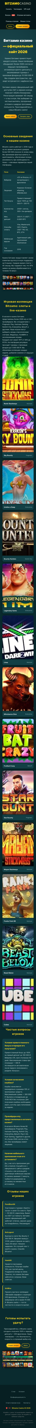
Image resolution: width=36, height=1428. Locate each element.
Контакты (27, 1403)
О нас (13, 1391)
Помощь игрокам (12, 21)
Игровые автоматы (24, 15)
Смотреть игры (25, 116)
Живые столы (25, 21)
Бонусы (9, 15)
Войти (10, 26)
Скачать (9, 9)
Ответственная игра (13, 1403)
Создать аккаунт (22, 26)
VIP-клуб (27, 9)
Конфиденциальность (18, 1397)
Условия (21, 1391)
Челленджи (18, 9)
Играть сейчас (10, 116)
